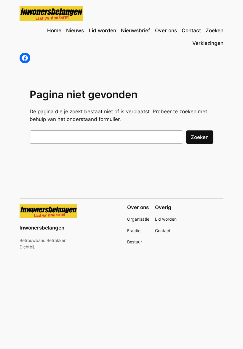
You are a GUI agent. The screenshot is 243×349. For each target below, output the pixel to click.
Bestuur (134, 241)
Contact (162, 230)
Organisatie (138, 219)
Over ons (138, 207)
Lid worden (166, 219)
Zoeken (200, 137)
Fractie (133, 230)
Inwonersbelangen (42, 228)
